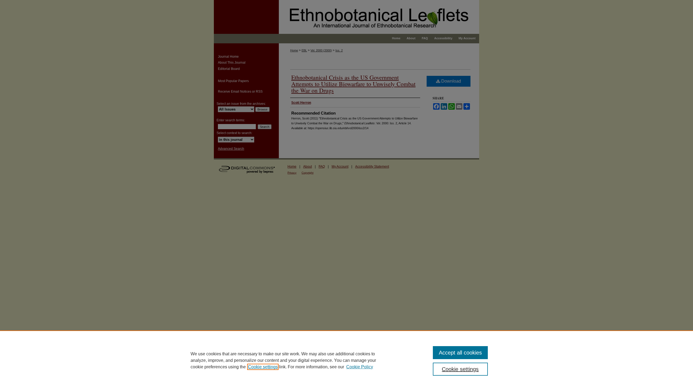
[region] (346, 360)
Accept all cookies (460, 353)
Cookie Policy (359, 367)
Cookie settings (263, 367)
